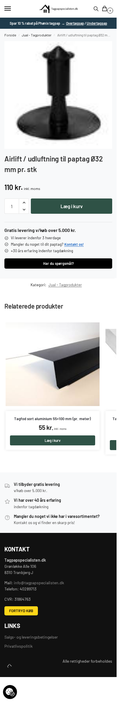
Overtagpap (75, 23)
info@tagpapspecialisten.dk (39, 582)
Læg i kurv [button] (52, 440)
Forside (10, 35)
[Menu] (13, 8)
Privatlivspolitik (18, 646)
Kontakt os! (74, 244)
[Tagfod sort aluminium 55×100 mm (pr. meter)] (53, 364)
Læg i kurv (71, 206)
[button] (105, 9)
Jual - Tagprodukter (36, 35)
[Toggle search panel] (96, 9)
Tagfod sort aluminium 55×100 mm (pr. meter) (52, 419)
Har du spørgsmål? (58, 263)
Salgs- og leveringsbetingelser (31, 636)
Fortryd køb (21, 610)
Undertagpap (97, 23)
